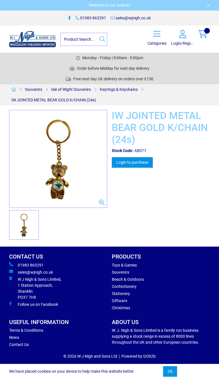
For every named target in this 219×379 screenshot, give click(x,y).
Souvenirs (33, 89)
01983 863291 (92, 18)
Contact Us (19, 344)
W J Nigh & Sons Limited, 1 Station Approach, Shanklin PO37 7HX (39, 288)
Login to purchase (132, 162)
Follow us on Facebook (38, 304)
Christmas (121, 308)
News (14, 337)
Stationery (121, 293)
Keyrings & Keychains (119, 89)
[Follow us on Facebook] (69, 18)
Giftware (119, 300)
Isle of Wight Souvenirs (71, 89)
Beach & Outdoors (128, 279)
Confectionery (124, 286)
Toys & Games (124, 265)
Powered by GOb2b (138, 356)
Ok (170, 371)
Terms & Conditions (26, 330)
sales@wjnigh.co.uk (133, 18)
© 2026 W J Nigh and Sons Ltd (90, 356)
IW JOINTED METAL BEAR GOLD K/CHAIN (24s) (53, 100)
